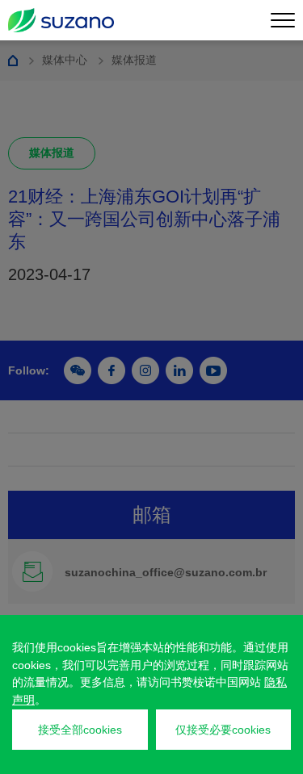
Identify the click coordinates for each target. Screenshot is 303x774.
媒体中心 (64, 59)
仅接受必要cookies (223, 729)
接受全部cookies (80, 729)
